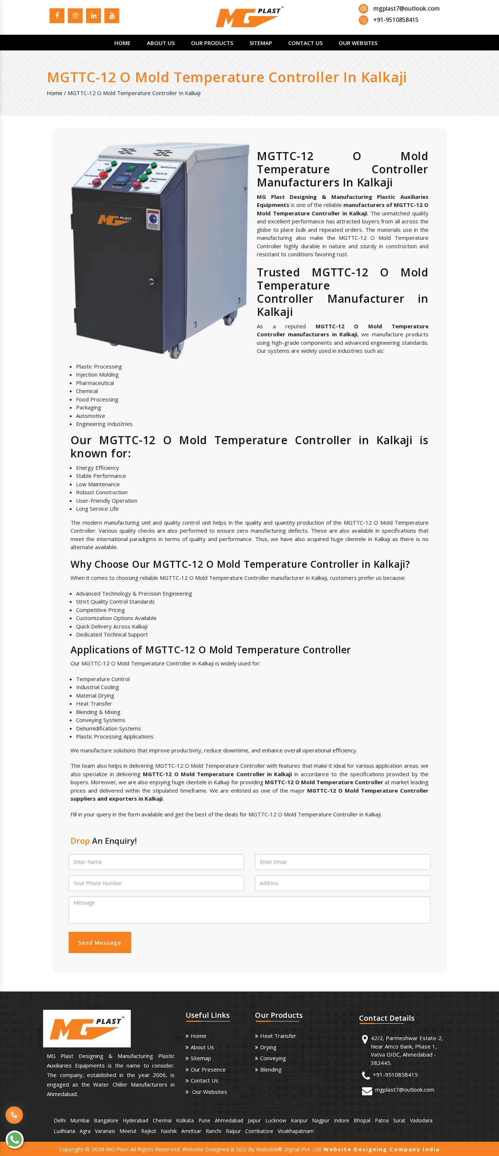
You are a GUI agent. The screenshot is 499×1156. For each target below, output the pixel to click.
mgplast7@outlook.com (406, 8)
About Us (161, 42)
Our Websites (358, 42)
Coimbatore (259, 1130)
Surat (399, 1120)
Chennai (162, 1120)
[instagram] (75, 16)
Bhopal (362, 1120)
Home (122, 42)
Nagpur (321, 1120)
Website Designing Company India (381, 1149)
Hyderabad (135, 1120)
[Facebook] (57, 16)
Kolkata (185, 1120)
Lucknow (275, 1120)
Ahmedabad (229, 1120)
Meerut (128, 1130)
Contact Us (305, 42)
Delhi (60, 1120)
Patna (382, 1120)
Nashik (169, 1130)
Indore (341, 1120)
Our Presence (208, 1069)
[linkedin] (93, 16)
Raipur (233, 1130)
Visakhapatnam (296, 1130)
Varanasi (105, 1130)
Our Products (212, 42)
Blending (271, 1069)
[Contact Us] (14, 1110)
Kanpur (299, 1120)
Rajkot (148, 1130)
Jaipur (254, 1120)
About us (202, 1047)
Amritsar (191, 1130)
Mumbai (79, 1120)
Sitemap (261, 42)
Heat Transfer (278, 1035)
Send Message (100, 942)
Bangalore (106, 1120)
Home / (56, 93)
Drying (268, 1047)
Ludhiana (64, 1130)
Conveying (273, 1058)
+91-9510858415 (395, 1074)
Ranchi (213, 1130)
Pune (204, 1120)
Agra (85, 1130)
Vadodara (421, 1120)
